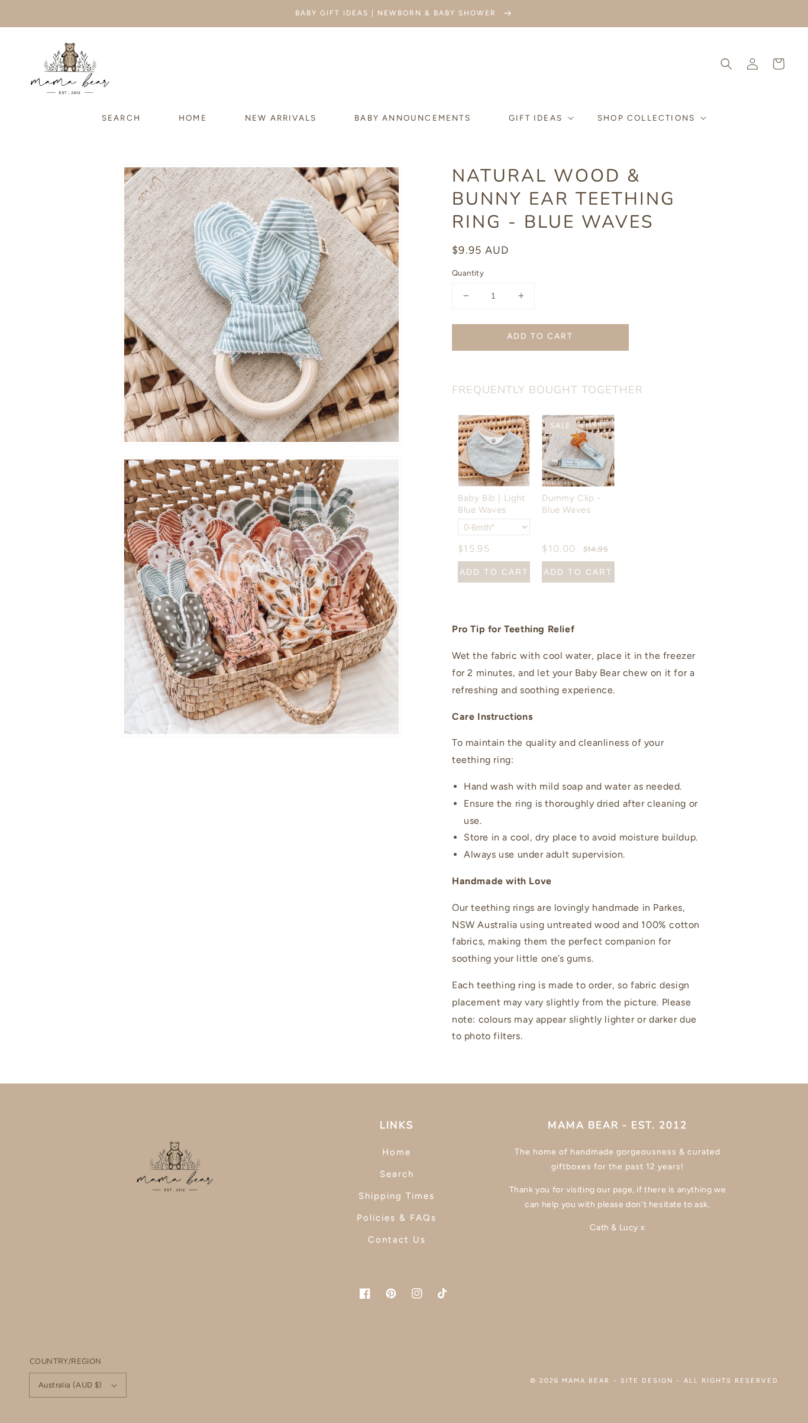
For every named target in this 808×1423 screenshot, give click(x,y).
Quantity (468, 273)
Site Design (647, 1381)
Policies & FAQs (397, 1217)
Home (396, 1152)
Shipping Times (396, 1196)
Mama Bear (586, 1381)
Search (397, 1174)
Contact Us (397, 1239)
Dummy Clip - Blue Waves (571, 504)
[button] (726, 64)
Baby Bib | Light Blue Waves (492, 504)
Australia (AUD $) (70, 1384)
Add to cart (540, 336)
